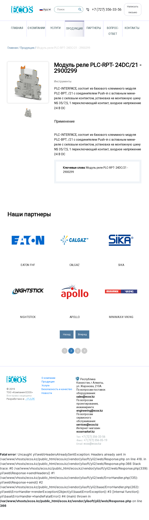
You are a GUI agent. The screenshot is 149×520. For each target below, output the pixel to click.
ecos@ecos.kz (92, 443)
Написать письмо (132, 9)
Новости (47, 393)
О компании (36, 28)
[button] (67, 334)
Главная (17, 28)
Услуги (55, 28)
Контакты (132, 28)
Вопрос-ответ (113, 30)
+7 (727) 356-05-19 (95, 440)
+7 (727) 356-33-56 (106, 9)
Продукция (74, 28)
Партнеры (94, 28)
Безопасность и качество (57, 389)
